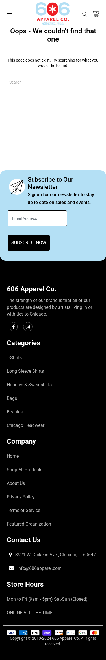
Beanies (15, 411)
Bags (12, 398)
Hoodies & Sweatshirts (29, 384)
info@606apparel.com (39, 568)
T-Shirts (14, 357)
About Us (16, 483)
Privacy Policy (21, 497)
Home (13, 456)
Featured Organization (29, 524)
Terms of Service (23, 510)
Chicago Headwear (25, 425)
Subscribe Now (28, 242)
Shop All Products (24, 469)
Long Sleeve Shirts (25, 371)
